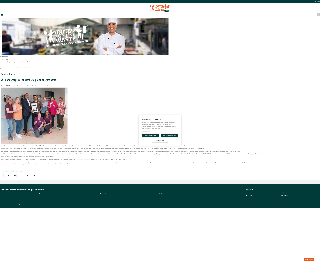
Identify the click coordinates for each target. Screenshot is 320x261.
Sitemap (17, 204)
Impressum (3, 204)
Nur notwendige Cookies (169, 135)
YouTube (250, 195)
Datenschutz (10, 204)
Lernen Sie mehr (146, 130)
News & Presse (11, 68)
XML (21, 204)
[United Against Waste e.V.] (160, 8)
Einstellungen (160, 141)
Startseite (4, 68)
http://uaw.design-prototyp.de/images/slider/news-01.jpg (16, 62)
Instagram (286, 195)
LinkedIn (250, 193)
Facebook (286, 193)
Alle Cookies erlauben (150, 135)
